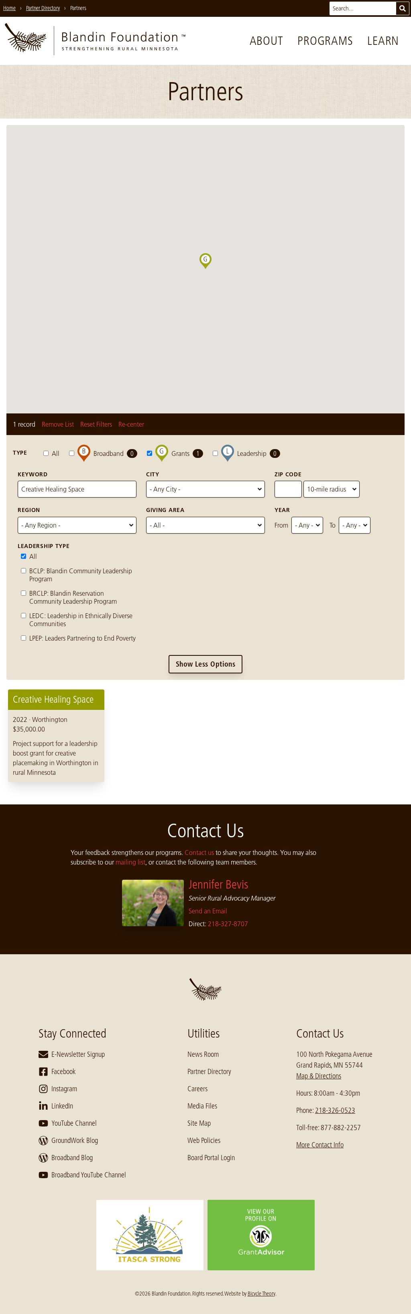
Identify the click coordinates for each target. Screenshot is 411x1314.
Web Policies (203, 1140)
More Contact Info (320, 1145)
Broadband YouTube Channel (88, 1175)
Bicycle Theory (261, 1293)
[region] (205, 735)
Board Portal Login (211, 1157)
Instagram (64, 1088)
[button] (211, 269)
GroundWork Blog (74, 1140)
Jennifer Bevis (218, 884)
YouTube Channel (74, 1123)
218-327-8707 (228, 924)
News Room (203, 1054)
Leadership (257, 453)
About (266, 41)
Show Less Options (206, 664)
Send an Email (208, 911)
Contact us (199, 852)
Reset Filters (96, 424)
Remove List (58, 424)
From (281, 525)
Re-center (131, 424)
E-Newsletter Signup (78, 1054)
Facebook (63, 1071)
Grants (185, 453)
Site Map (199, 1123)
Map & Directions (318, 1076)
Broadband (114, 453)
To (333, 525)
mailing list (130, 862)
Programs (325, 41)
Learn (383, 41)
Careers (197, 1088)
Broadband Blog (72, 1157)
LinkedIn (62, 1106)
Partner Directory (209, 1071)
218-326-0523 (335, 1110)
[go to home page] (95, 40)
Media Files (202, 1106)
